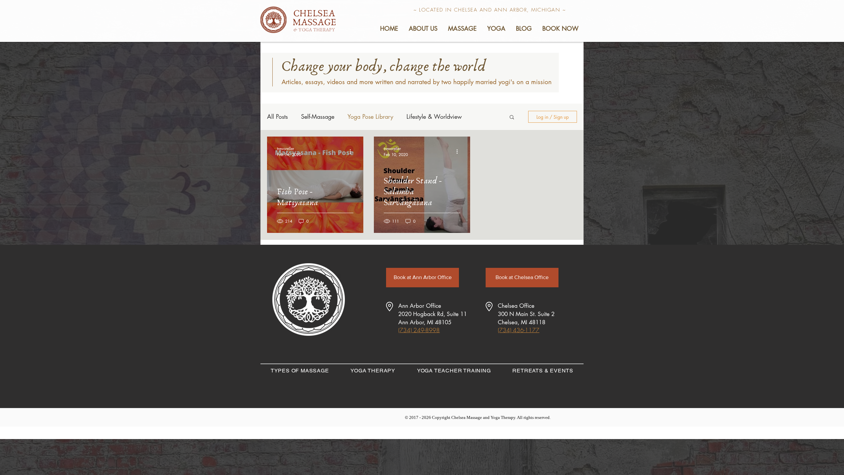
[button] (422, 28)
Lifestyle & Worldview (434, 116)
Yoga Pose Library (370, 116)
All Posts (277, 116)
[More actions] (352, 151)
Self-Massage (317, 116)
